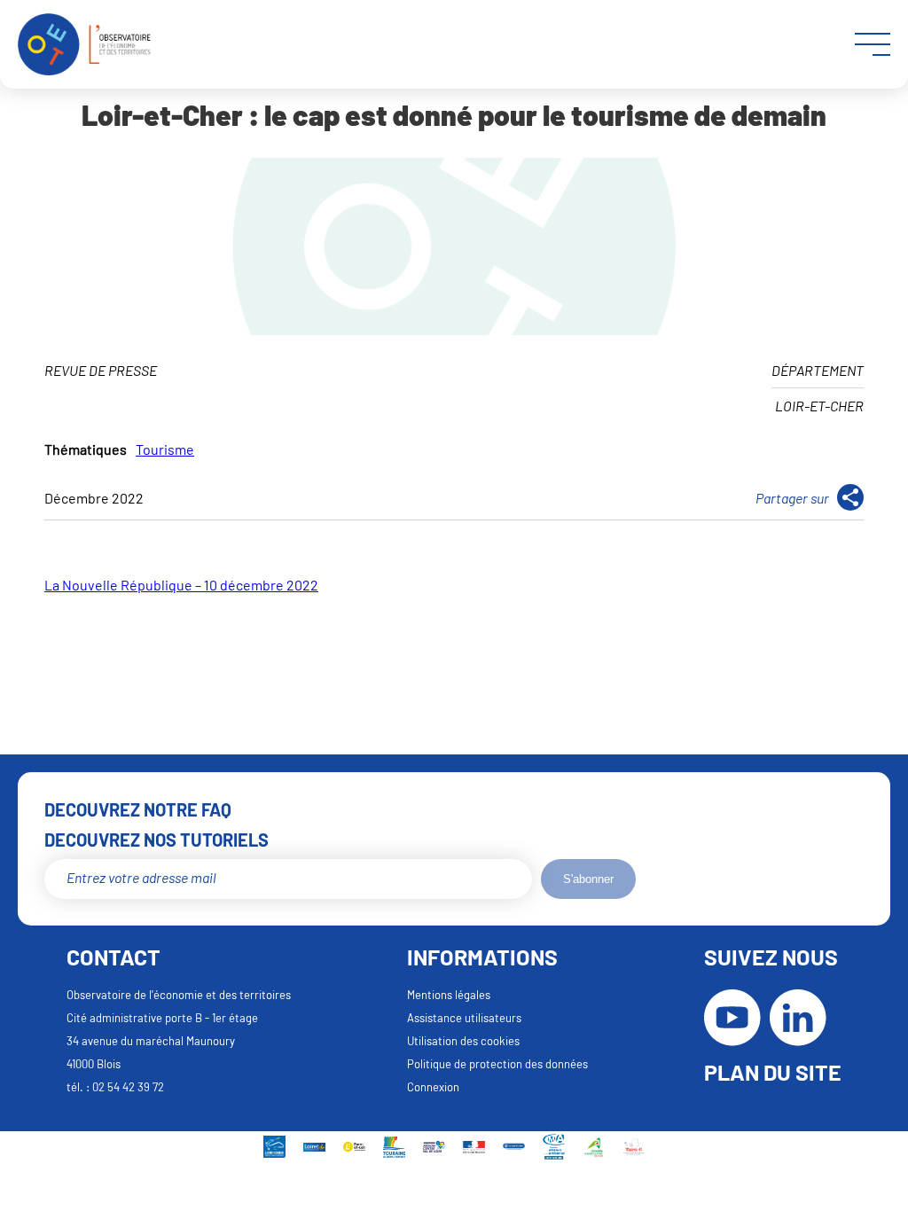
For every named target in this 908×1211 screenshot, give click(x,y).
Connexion (433, 1087)
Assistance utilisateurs (464, 1018)
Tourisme (165, 449)
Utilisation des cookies (463, 1041)
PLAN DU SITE (772, 1072)
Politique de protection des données (497, 1064)
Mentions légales (448, 995)
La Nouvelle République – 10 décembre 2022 (181, 584)
